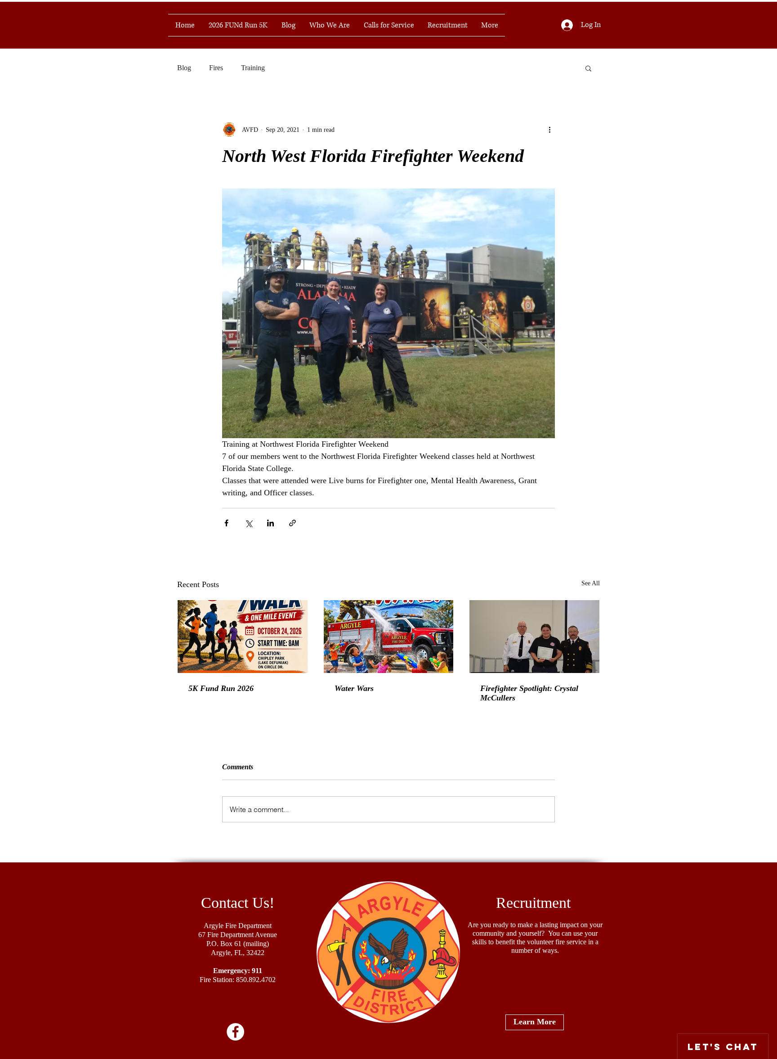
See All (590, 583)
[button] (588, 68)
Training (253, 68)
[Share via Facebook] (226, 523)
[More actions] (549, 129)
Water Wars (354, 688)
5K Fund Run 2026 (221, 688)
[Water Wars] (389, 636)
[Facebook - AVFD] (235, 1032)
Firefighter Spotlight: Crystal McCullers (529, 693)
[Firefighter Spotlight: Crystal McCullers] (534, 636)
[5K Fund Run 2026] (243, 636)
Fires (216, 68)
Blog (184, 68)
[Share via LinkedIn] (270, 523)
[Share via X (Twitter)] (248, 523)
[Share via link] (292, 523)
